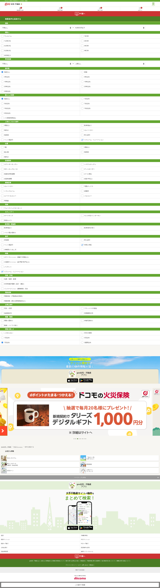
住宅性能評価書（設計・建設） (14, 284)
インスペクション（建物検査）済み (16, 289)
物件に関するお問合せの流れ (72, 560)
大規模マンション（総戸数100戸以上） (17, 262)
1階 (5, 147)
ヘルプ (78, 565)
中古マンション (85, 539)
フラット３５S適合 (90, 308)
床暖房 (86, 191)
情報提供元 (82, 560)
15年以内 (87, 82)
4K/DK (86, 50)
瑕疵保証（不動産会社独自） (14, 296)
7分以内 (87, 103)
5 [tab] (80, 438)
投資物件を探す (85, 547)
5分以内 (7, 103)
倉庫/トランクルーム (87, 551)
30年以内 (7, 91)
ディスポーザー (89, 169)
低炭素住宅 (8, 313)
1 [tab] (74, 438)
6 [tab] (82, 438)
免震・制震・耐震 (10, 279)
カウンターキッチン (11, 164)
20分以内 (7, 113)
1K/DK (86, 36)
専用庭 (6, 201)
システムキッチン (90, 164)
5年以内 (87, 77)
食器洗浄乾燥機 (9, 174)
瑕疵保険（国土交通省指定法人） (15, 301)
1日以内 (7, 338)
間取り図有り (8, 320)
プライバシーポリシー (71, 565)
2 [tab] (75, 438)
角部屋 (6, 135)
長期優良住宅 (88, 313)
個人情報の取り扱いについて (108, 560)
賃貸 (2, 535)
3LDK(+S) (7, 50)
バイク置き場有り (10, 232)
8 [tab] (85, 438)
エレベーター (88, 130)
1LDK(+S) (7, 41)
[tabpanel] (80, 412)
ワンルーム (8, 36)
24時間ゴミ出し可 (10, 250)
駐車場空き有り (89, 228)
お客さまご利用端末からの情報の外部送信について (52, 560)
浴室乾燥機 (8, 179)
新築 (85, 72)
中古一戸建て (85, 543)
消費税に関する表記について (123, 560)
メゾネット (8, 267)
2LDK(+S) (7, 46)
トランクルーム (9, 191)
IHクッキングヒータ (11, 169)
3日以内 (87, 338)
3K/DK (86, 46)
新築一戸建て (5, 543)
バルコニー (88, 196)
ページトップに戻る (80, 477)
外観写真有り (88, 320)
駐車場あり (88, 125)
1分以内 (87, 99)
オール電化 (88, 174)
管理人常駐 (88, 245)
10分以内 (7, 108)
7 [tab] (84, 438)
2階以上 (7, 125)
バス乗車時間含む (10, 118)
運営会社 (91, 565)
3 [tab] (77, 438)
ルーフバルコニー (10, 196)
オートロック (8, 215)
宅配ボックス (88, 186)
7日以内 (7, 342)
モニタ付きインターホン (92, 215)
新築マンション (5, 539)
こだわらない (8, 333)
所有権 (6, 240)
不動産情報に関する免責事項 (93, 560)
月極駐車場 (84, 535)
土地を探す (4, 547)
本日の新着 (88, 333)
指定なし (7, 72)
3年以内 (7, 77)
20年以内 (7, 86)
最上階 (6, 152)
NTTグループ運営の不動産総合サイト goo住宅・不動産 (16, 0)
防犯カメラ (8, 220)
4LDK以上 (7, 55)
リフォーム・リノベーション (94, 140)
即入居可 (87, 135)
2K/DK (86, 41)
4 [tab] (79, 438)
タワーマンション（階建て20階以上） (17, 257)
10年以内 (7, 82)
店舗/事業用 (4, 551)
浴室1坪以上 (88, 179)
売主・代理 (8, 308)
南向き (6, 130)
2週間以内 (87, 342)
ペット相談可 (8, 140)
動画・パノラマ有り (11, 325)
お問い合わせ (85, 565)
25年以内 (87, 86)
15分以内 (87, 108)
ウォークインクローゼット (13, 208)
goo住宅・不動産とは (34, 560)
